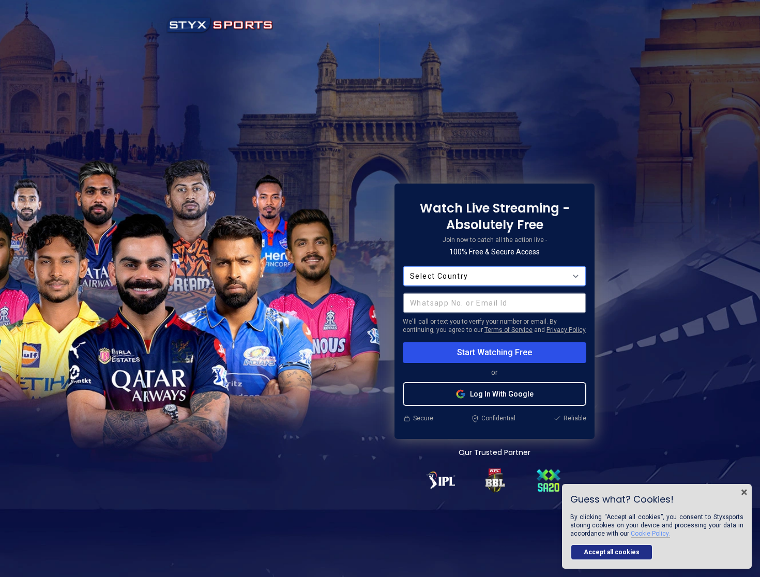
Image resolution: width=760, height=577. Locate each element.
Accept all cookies (612, 552)
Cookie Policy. (650, 533)
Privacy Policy (566, 329)
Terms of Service (508, 329)
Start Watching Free (494, 352)
